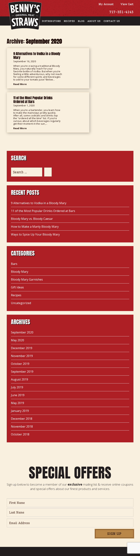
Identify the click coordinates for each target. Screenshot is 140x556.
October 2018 (20, 434)
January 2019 (20, 411)
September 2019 (22, 372)
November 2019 (22, 356)
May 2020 (17, 340)
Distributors (51, 21)
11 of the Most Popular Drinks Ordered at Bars (43, 211)
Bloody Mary (19, 272)
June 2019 (17, 395)
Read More (20, 84)
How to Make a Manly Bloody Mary (35, 227)
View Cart (126, 4)
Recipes (69, 21)
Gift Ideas (17, 287)
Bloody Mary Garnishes (27, 279)
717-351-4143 (121, 12)
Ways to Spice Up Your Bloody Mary (35, 234)
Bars (14, 264)
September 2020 (22, 332)
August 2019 (19, 379)
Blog (81, 21)
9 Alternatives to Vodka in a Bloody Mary (38, 203)
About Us (93, 21)
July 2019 (17, 387)
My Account (105, 4)
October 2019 (20, 364)
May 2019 (17, 403)
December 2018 (21, 419)
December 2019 (21, 348)
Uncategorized (21, 303)
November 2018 (22, 426)
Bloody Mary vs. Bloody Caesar (32, 219)
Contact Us (112, 21)
